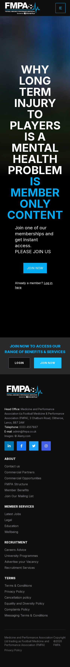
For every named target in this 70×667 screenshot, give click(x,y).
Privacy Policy (14, 591)
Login (19, 362)
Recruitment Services (19, 568)
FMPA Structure (16, 484)
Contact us (12, 466)
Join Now (35, 268)
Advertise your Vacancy (21, 562)
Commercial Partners (19, 472)
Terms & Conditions (18, 585)
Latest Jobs (12, 514)
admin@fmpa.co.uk (24, 431)
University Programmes (21, 556)
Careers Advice (15, 550)
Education (11, 526)
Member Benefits (16, 490)
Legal (8, 520)
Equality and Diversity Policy (24, 603)
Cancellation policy (17, 597)
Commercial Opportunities (22, 478)
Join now (47, 362)
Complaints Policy (17, 609)
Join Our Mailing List (18, 496)
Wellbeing (11, 532)
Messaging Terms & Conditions (26, 615)
